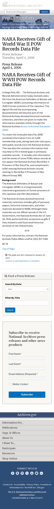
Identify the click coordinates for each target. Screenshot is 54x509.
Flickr (41, 473)
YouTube (32, 473)
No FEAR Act (30, 487)
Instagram (22, 473)
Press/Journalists (17, 24)
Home (5, 24)
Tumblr (27, 473)
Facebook (12, 473)
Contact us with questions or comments (22, 261)
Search (45, 11)
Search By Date (13, 284)
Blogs (36, 473)
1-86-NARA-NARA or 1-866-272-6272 (27, 498)
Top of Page (8, 248)
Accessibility (19, 484)
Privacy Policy (33, 484)
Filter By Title (12, 297)
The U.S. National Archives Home (22, 4)
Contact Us (8, 484)
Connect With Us (27, 468)
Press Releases (34, 24)
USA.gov (40, 487)
